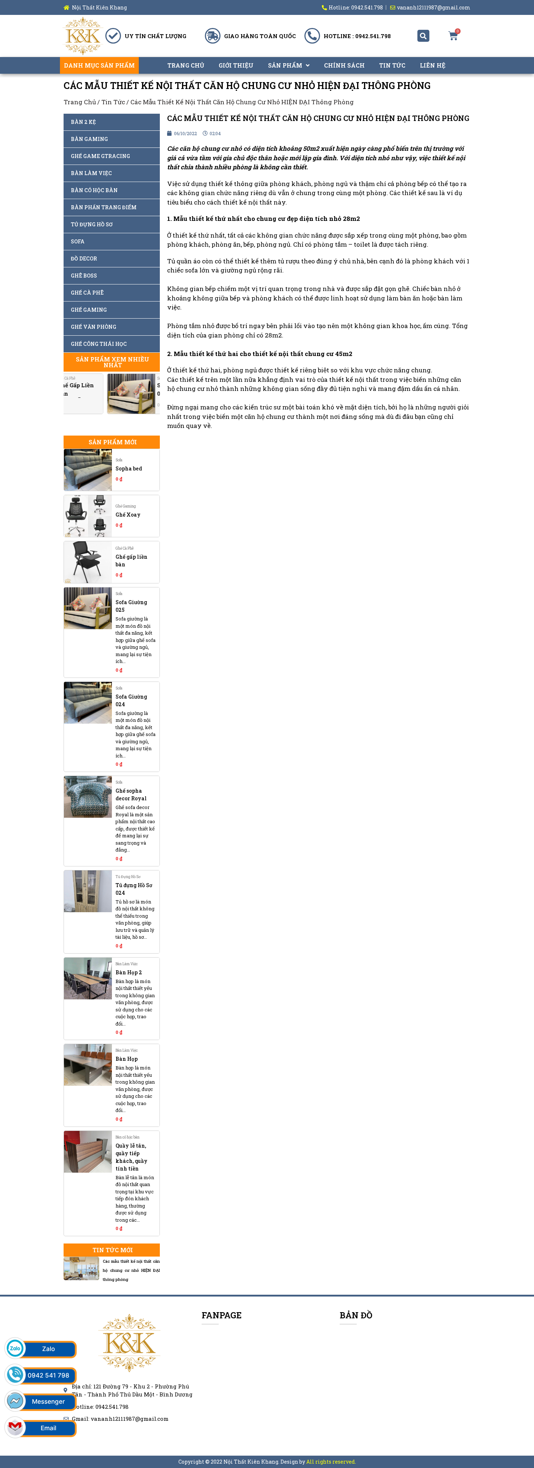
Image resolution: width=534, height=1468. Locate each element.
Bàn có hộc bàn (94, 190)
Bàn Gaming (89, 139)
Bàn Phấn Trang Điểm (104, 207)
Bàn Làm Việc (91, 173)
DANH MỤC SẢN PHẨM (99, 65)
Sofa (78, 241)
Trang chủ (80, 102)
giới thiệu (236, 65)
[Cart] (453, 36)
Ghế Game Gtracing (100, 156)
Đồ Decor (84, 258)
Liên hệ (432, 65)
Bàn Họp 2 (129, 972)
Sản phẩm (285, 65)
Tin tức (392, 65)
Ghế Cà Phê (87, 292)
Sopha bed (129, 468)
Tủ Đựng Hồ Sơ (92, 224)
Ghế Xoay (128, 514)
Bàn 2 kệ (83, 121)
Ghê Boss (84, 275)
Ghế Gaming (89, 309)
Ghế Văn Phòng (93, 326)
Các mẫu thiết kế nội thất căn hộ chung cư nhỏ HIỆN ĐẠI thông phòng (131, 1270)
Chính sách (344, 65)
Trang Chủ (185, 65)
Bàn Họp (127, 1058)
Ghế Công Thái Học (99, 343)
